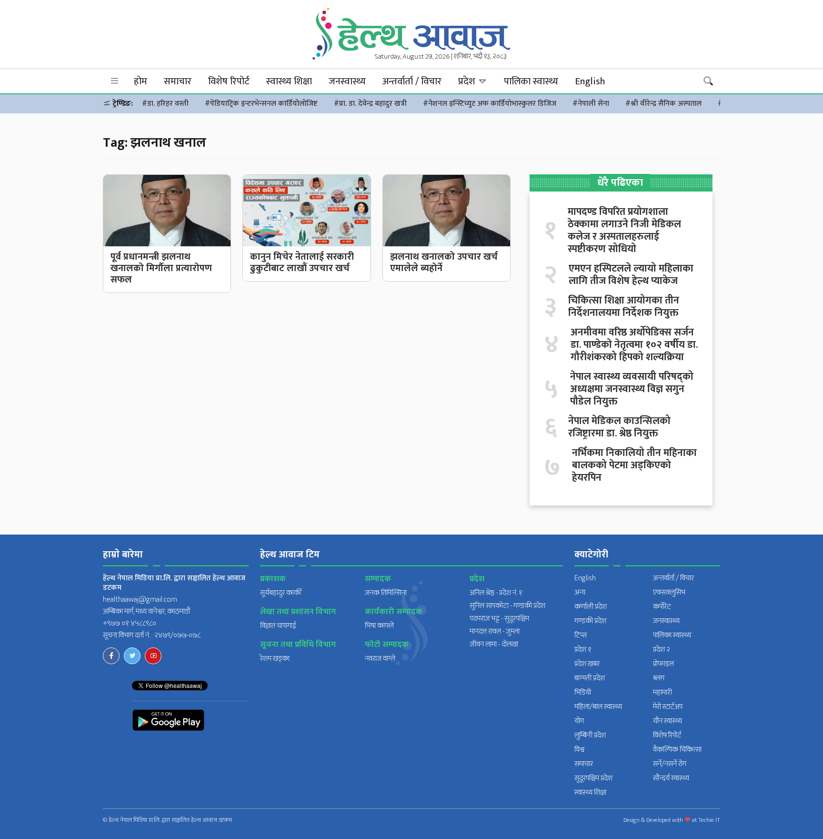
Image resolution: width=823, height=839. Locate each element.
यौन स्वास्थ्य (667, 721)
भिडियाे (582, 692)
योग (579, 721)
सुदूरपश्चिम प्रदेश (593, 778)
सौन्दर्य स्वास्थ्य (671, 778)
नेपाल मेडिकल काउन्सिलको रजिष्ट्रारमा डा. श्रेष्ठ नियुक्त (619, 427)
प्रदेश (468, 81)
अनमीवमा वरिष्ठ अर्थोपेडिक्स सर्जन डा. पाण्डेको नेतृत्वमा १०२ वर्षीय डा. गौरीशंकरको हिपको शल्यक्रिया (634, 345)
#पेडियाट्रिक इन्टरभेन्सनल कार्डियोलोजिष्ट (261, 103)
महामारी (662, 692)
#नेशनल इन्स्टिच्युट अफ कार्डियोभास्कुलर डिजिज (489, 103)
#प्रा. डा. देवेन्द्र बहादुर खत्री (370, 103)
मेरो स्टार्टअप (667, 706)
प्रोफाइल (663, 663)
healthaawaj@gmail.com (140, 599)
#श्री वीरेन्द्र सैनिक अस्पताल (663, 103)
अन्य (579, 592)
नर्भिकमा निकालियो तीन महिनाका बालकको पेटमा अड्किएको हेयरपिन (634, 465)
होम (140, 81)
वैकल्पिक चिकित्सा (677, 749)
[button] (115, 81)
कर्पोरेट (662, 606)
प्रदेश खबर (587, 663)
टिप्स (580, 635)
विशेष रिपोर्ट (229, 81)
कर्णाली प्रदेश (590, 606)
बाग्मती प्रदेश (589, 678)
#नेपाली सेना (590, 103)
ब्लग (658, 678)
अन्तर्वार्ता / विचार (412, 81)
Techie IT (709, 820)
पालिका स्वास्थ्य (531, 81)
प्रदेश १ (583, 649)
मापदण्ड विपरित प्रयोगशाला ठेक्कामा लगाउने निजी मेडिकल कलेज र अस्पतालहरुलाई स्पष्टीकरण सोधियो (624, 230)
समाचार (177, 81)
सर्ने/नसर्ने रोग (669, 764)
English (590, 81)
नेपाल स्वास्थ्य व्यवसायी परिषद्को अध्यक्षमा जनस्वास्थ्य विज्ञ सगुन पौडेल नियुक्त (631, 389)
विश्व (579, 749)
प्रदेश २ (661, 649)
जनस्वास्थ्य (347, 81)
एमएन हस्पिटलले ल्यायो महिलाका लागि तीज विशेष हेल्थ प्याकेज (631, 275)
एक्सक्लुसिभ (669, 592)
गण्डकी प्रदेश (590, 621)
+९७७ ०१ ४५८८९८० (129, 623)
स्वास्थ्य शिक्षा (289, 81)
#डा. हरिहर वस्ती (165, 103)
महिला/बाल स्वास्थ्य (598, 706)
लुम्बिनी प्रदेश (590, 735)
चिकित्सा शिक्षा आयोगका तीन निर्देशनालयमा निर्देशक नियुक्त (623, 306)
